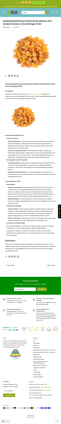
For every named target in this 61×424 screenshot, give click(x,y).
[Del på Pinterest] (12, 76)
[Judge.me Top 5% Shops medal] (49, 329)
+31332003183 (47, 390)
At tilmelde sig (9, 395)
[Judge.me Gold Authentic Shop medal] (30, 329)
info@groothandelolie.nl (45, 387)
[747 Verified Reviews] (15, 360)
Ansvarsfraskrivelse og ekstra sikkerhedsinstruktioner (40, 362)
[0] (57, 12)
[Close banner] (59, 2)
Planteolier (35, 345)
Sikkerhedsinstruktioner (38, 359)
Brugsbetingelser (37, 374)
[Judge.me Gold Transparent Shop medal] (36, 329)
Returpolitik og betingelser (39, 367)
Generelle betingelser (38, 376)
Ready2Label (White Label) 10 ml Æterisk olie (44, 350)
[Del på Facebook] (9, 76)
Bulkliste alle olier (37, 357)
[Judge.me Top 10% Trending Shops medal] (55, 329)
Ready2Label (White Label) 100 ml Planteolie (44, 352)
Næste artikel (50, 265)
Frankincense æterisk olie (34, 94)
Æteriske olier (36, 347)
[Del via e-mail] (18, 76)
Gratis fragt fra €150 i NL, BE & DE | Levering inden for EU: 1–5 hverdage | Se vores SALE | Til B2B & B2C (31, 6)
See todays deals (38, 2)
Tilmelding (42, 289)
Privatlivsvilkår (36, 372)
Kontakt (35, 370)
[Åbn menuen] (3, 12)
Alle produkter (36, 343)
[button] (59, 211)
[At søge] (47, 12)
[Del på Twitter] (15, 76)
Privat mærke (36, 354)
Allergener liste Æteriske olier (40, 365)
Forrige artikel (10, 265)
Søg (34, 340)
